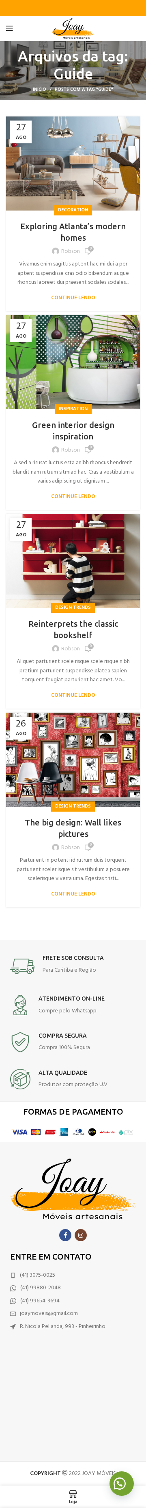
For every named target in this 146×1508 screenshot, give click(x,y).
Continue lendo (73, 298)
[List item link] (73, 1275)
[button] (122, 1483)
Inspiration (73, 409)
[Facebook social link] (65, 1235)
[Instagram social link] (81, 1235)
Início (39, 89)
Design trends (73, 608)
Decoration (73, 210)
